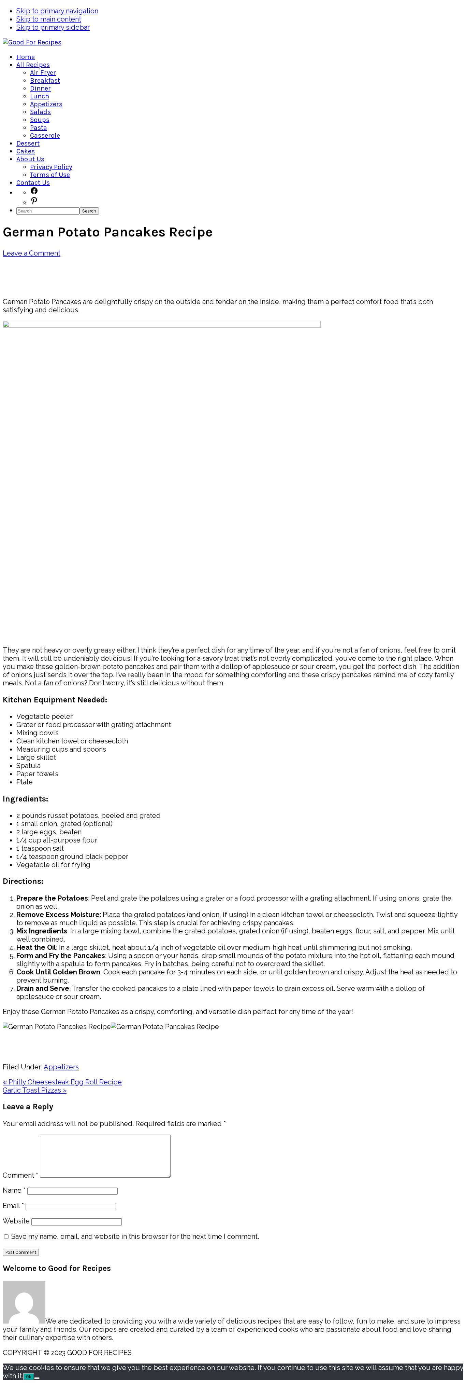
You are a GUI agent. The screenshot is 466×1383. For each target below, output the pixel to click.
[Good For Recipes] (32, 42)
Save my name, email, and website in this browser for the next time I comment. (135, 1236)
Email (13, 1206)
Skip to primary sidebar (53, 27)
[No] (37, 1378)
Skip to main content (48, 19)
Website (16, 1221)
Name (14, 1190)
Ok (28, 1376)
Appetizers (61, 1067)
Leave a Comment (31, 253)
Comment (20, 1175)
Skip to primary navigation (57, 11)
